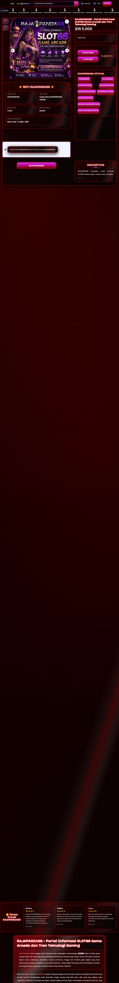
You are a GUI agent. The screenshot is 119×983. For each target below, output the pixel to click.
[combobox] (53, 3)
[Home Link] (24, 3)
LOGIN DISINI (88, 59)
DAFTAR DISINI (87, 53)
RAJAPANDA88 (36, 165)
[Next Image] (67, 50)
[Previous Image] (13, 50)
